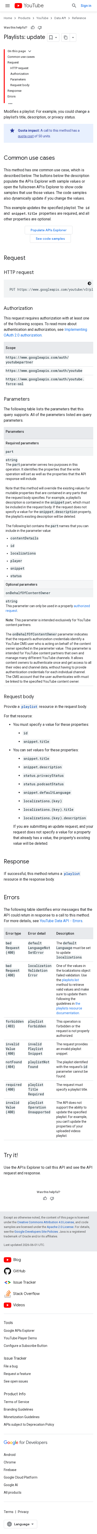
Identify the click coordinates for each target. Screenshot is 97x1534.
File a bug (11, 1366)
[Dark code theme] (89, 283)
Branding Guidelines (18, 1409)
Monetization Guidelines (22, 1417)
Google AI (11, 1485)
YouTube (34, 5)
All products (12, 1492)
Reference (79, 18)
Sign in (86, 6)
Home (8, 18)
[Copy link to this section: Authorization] (37, 308)
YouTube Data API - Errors (61, 921)
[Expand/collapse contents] (29, 51)
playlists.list (70, 980)
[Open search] (74, 5)
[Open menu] (7, 5)
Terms (8, 1512)
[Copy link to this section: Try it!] (22, 1156)
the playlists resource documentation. (69, 1008)
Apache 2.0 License (60, 1227)
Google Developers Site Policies (36, 1231)
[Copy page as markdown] (65, 38)
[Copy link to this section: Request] (30, 258)
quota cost (26, 136)
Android (10, 1455)
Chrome (10, 1462)
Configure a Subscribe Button (25, 1346)
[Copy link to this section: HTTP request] (38, 273)
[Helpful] (32, 27)
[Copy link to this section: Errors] (24, 898)
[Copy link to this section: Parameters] (34, 399)
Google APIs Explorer (19, 1330)
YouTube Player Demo (20, 1338)
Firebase (10, 1470)
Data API (60, 18)
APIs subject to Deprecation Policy (29, 1424)
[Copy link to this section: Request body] (38, 697)
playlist (29, 706)
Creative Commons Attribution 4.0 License (45, 1222)
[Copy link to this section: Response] (34, 862)
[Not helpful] (39, 27)
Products (24, 18)
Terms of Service (16, 1402)
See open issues (16, 1381)
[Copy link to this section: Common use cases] (59, 158)
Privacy (23, 1512)
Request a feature (17, 1374)
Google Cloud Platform (20, 1477)
